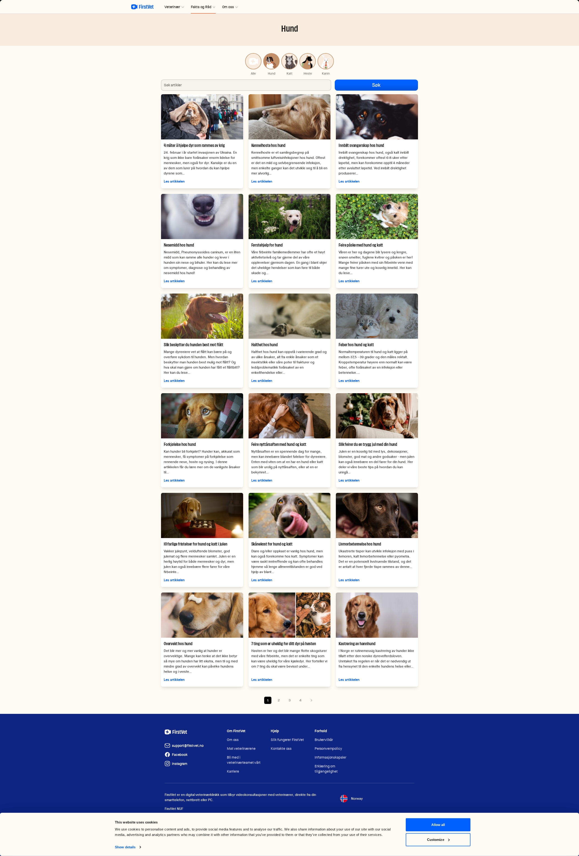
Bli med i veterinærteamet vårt (244, 760)
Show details (125, 847)
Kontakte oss (281, 748)
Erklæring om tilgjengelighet (326, 769)
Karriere (233, 771)
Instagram (179, 763)
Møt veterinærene (241, 748)
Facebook (179, 754)
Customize (435, 839)
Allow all (438, 825)
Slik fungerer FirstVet (287, 739)
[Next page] (311, 700)
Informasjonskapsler (330, 757)
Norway (357, 798)
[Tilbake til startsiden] (142, 6)
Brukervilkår (324, 739)
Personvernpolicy (328, 748)
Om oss (233, 739)
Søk (376, 85)
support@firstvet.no (188, 745)
